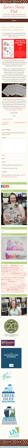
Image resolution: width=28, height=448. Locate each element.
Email (3, 158)
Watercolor (4, 292)
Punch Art (6, 282)
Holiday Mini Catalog (19, 274)
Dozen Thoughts (22, 268)
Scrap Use (14, 286)
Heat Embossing (7, 274)
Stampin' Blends (5, 288)
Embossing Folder (7, 270)
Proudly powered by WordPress (7, 444)
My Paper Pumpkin (10, 278)
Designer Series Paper (10, 267)
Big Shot (14, 265)
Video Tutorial (12, 289)
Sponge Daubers (22, 286)
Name (3, 155)
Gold (2, 274)
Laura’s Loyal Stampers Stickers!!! (10, 101)
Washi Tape (21, 290)
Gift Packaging (13, 272)
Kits (14, 276)
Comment (4, 137)
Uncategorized (9, 119)
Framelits (5, 272)
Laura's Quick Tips (19, 275)
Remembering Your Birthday (20, 282)
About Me (4, 266)
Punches (11, 281)
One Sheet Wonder (18, 280)
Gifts (18, 272)
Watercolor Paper (10, 292)
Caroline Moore (24, 444)
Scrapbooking (8, 286)
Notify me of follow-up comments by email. (13, 165)
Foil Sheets (21, 270)
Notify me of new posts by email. (10, 168)
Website (4, 162)
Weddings (16, 292)
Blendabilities (20, 265)
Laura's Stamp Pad (14, 9)
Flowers (16, 270)
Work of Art (21, 292)
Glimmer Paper (22, 272)
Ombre (12, 280)
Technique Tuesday (17, 288)
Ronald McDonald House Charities (14, 284)
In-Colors (8, 275)
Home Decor (3, 275)
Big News (9, 265)
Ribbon (4, 283)
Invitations (11, 275)
